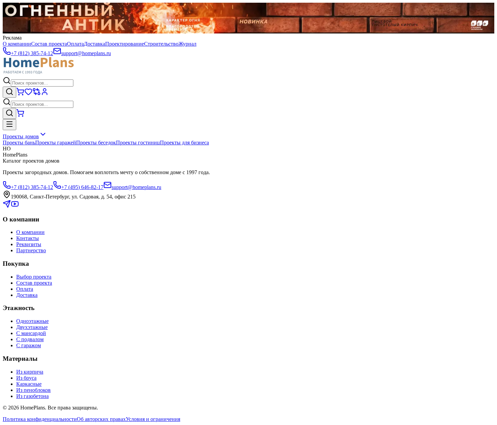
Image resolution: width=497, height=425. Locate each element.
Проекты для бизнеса (184, 142)
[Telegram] (7, 206)
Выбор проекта (33, 277)
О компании (17, 44)
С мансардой (31, 333)
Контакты (27, 238)
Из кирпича (29, 372)
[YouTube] (15, 206)
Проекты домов (21, 136)
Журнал (187, 44)
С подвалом (30, 339)
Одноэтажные (32, 321)
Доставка (94, 44)
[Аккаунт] (45, 94)
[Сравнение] (36, 94)
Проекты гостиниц (138, 142)
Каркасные (29, 384)
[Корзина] (20, 94)
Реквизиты (28, 244)
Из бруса (26, 378)
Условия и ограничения (153, 419)
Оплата (75, 44)
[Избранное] (28, 94)
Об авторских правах (101, 419)
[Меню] (9, 124)
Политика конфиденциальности (40, 419)
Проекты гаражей (55, 142)
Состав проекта (49, 44)
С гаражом (28, 345)
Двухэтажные (32, 327)
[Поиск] (9, 92)
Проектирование (124, 44)
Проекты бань (19, 142)
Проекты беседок (96, 142)
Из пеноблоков (33, 390)
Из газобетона (32, 396)
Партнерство (31, 250)
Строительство (161, 44)
